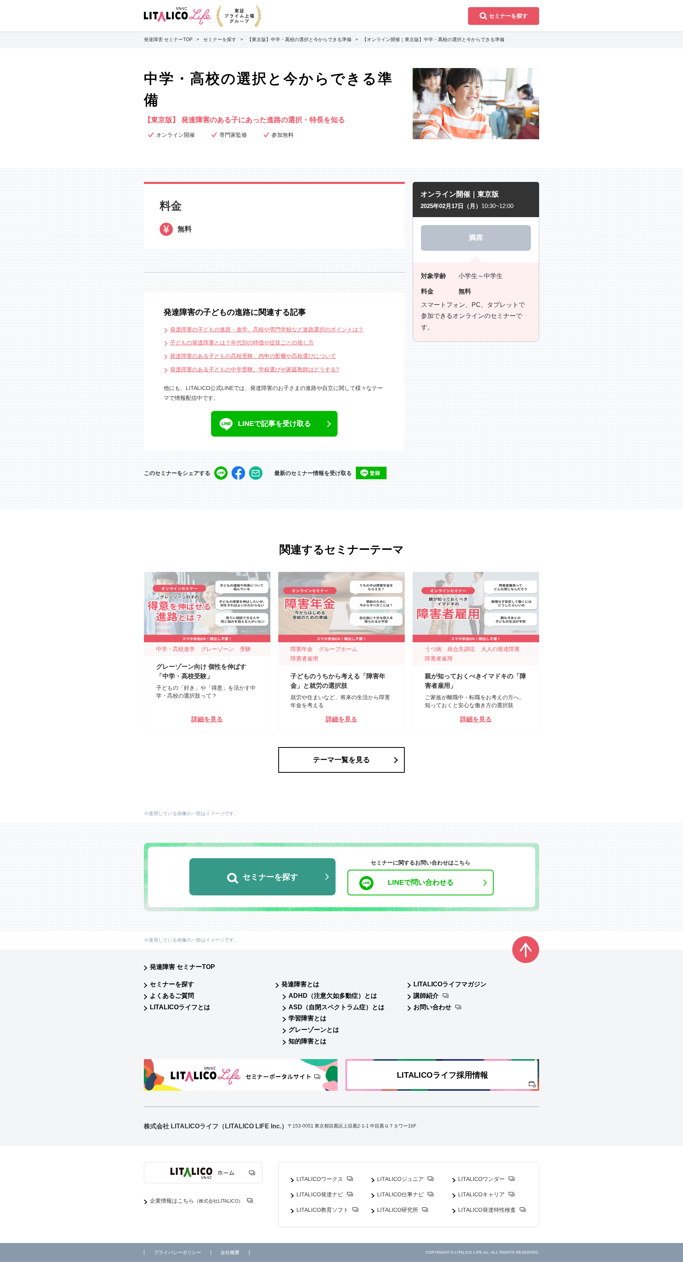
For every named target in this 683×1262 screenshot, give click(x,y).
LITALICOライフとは (180, 1007)
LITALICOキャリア (481, 1194)
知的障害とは (307, 1041)
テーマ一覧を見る (341, 760)
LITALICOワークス (319, 1179)
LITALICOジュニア (400, 1179)
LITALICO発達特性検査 (487, 1210)
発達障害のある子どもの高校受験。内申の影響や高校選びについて (253, 356)
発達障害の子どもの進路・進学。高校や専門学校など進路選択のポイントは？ (267, 329)
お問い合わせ (432, 1007)
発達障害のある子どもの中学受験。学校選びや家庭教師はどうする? (254, 369)
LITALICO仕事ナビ (400, 1194)
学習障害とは (307, 1018)
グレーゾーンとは (314, 1029)
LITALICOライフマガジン (450, 984)
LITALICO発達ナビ (319, 1194)
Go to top (525, 949)
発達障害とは (300, 984)
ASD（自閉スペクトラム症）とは (337, 1007)
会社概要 (230, 1252)
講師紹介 (426, 995)
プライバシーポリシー (177, 1252)
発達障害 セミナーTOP (182, 966)
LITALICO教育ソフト (322, 1210)
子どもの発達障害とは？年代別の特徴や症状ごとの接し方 (242, 342)
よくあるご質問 (172, 995)
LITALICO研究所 (397, 1210)
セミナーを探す (172, 984)
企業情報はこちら (196, 1201)
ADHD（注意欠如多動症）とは (333, 995)
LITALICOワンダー (481, 1179)
